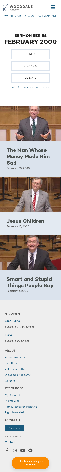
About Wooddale (15, 358)
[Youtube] (22, 450)
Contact (10, 442)
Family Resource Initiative (21, 407)
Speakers (31, 66)
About (32, 16)
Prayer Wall (12, 401)
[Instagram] (15, 450)
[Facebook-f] (7, 450)
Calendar (44, 16)
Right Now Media (15, 412)
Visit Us (22, 16)
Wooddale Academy (18, 375)
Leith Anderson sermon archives (30, 87)
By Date (30, 78)
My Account (12, 395)
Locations (11, 363)
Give (54, 16)
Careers (10, 381)
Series (30, 54)
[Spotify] (30, 450)
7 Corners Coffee (15, 369)
